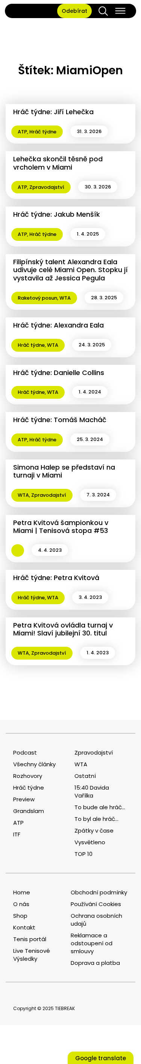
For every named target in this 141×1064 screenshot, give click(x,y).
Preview (24, 799)
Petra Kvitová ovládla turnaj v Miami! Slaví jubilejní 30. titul (63, 629)
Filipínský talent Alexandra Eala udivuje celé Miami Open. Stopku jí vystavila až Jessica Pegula (70, 270)
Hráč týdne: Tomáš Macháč (59, 419)
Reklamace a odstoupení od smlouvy (91, 943)
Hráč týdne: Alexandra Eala (58, 325)
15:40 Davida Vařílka (91, 791)
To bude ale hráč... (99, 807)
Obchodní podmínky (99, 892)
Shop (20, 916)
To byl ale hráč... (96, 819)
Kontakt (24, 927)
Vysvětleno (89, 842)
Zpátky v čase (94, 830)
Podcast (25, 752)
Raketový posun (37, 298)
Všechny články (34, 764)
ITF (16, 834)
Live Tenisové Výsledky (31, 955)
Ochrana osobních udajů (96, 920)
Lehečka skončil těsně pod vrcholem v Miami (58, 163)
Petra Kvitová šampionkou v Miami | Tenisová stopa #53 (60, 527)
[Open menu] (120, 10)
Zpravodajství (46, 187)
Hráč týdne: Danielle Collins (58, 372)
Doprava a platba (95, 963)
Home (21, 892)
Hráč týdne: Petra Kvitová (56, 577)
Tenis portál (29, 939)
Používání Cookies (96, 904)
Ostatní (85, 776)
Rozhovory (27, 776)
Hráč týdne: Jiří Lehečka (53, 111)
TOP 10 (83, 854)
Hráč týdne (42, 131)
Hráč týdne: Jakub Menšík (56, 214)
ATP (22, 131)
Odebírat (74, 11)
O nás (21, 904)
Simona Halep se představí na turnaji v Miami (64, 471)
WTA (65, 298)
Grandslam (28, 811)
